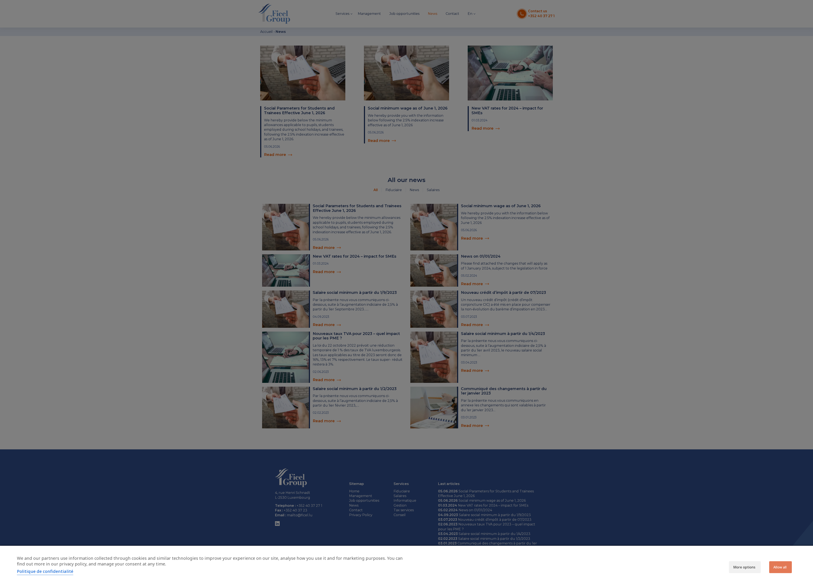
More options (744, 567)
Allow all (780, 567)
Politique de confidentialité (45, 571)
